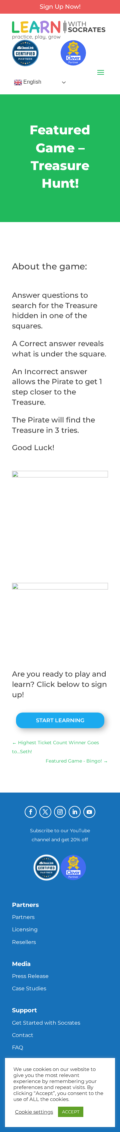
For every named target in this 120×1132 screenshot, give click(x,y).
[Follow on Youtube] (89, 812)
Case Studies (29, 988)
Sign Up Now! (60, 6)
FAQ (17, 1047)
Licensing (25, 929)
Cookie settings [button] (34, 1112)
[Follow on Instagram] (60, 812)
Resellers (24, 942)
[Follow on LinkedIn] (75, 812)
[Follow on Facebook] (31, 812)
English (31, 82)
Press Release (30, 976)
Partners (23, 917)
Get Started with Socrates (46, 1023)
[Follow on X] (45, 812)
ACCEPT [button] (70, 1111)
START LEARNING (60, 720)
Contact (22, 1035)
